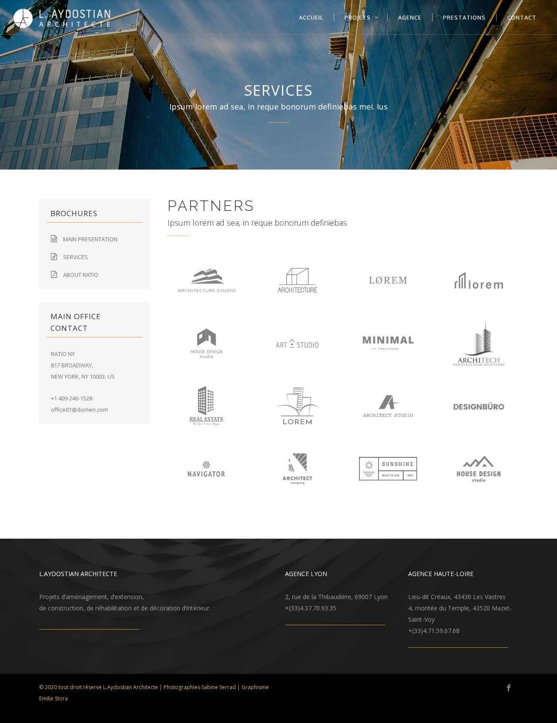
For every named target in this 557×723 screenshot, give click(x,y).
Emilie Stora (53, 698)
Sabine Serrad (218, 687)
